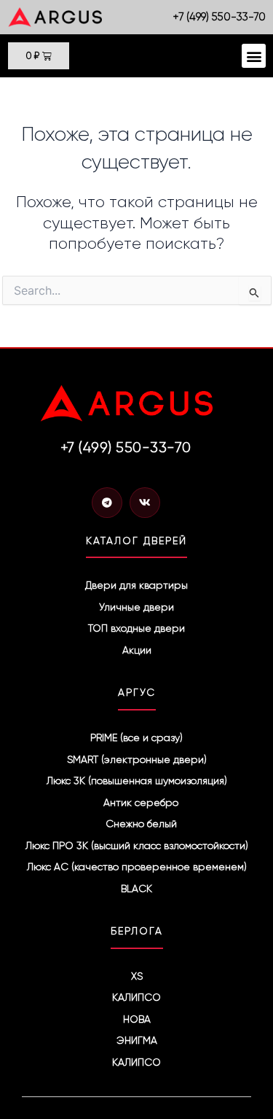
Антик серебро (140, 802)
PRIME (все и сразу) (136, 737)
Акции (136, 650)
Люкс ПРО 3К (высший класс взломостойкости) (136, 845)
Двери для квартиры (136, 585)
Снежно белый (141, 823)
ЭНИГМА (136, 1040)
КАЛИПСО (136, 997)
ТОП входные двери (136, 628)
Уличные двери (136, 607)
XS (137, 976)
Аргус (137, 692)
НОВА (137, 1019)
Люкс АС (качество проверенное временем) (137, 866)
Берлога (137, 931)
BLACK (136, 888)
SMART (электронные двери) (137, 759)
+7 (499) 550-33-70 (219, 16)
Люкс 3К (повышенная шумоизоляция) (137, 780)
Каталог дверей (136, 540)
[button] (254, 56)
